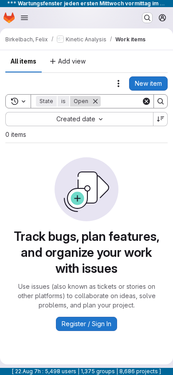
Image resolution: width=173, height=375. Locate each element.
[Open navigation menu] (24, 18)
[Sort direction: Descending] (160, 119)
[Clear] (146, 101)
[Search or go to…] (147, 17)
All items (23, 61)
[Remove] (95, 101)
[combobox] (79, 119)
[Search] (160, 101)
